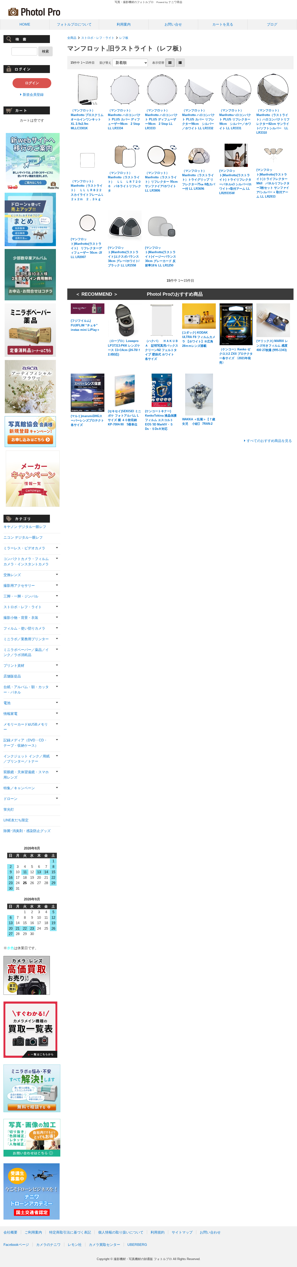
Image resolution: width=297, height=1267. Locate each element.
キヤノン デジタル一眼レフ (24, 527)
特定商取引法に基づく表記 (70, 1232)
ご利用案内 (33, 1232)
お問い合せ (173, 24)
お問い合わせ (210, 1232)
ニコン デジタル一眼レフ (23, 537)
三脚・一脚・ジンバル (20, 596)
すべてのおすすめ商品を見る (269, 441)
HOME (24, 24)
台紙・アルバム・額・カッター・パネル (26, 689)
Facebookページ (16, 1245)
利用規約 (158, 1232)
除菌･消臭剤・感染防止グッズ (27, 831)
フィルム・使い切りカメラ (24, 628)
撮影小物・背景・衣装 (20, 618)
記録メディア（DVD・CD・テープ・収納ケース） (25, 742)
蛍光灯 (8, 809)
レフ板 (123, 38)
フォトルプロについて (74, 24)
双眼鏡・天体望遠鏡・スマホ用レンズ (26, 774)
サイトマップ (182, 1232)
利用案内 (124, 24)
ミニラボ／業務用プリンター (26, 639)
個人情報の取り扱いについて (120, 1232)
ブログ (272, 24)
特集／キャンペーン (19, 788)
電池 (6, 703)
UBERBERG (137, 1245)
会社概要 (10, 1232)
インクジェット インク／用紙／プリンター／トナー (26, 758)
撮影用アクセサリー (19, 585)
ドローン (10, 799)
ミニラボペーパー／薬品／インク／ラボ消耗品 (26, 652)
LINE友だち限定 (16, 820)
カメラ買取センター (104, 1245)
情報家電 (10, 714)
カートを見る (222, 24)
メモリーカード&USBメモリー (25, 727)
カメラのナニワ (48, 1245)
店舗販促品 (12, 676)
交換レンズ (12, 575)
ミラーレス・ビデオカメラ (24, 548)
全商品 (71, 38)
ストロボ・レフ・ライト (97, 38)
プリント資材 (13, 665)
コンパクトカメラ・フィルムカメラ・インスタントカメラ (26, 561)
